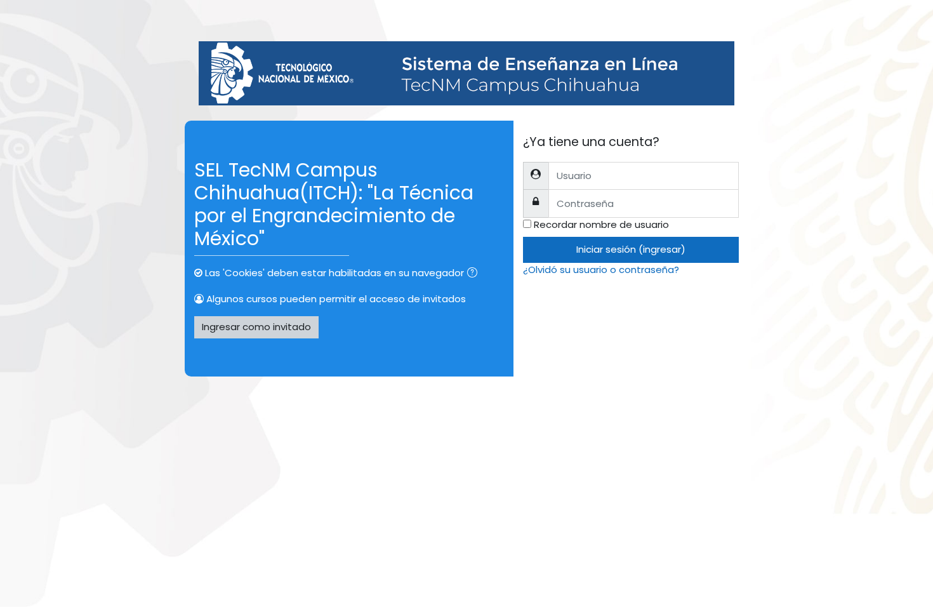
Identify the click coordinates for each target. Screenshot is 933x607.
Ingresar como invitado (256, 326)
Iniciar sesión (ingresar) (630, 249)
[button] (474, 274)
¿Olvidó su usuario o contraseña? (601, 269)
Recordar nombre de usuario (601, 224)
